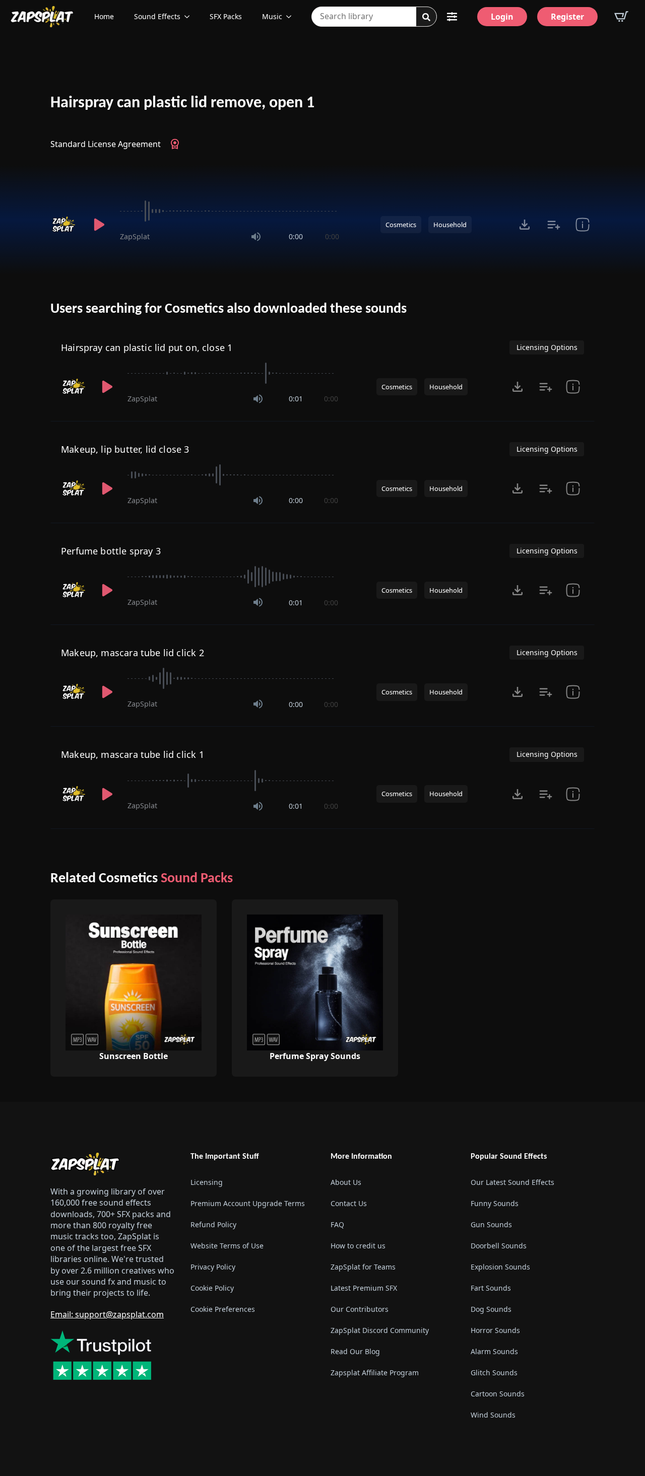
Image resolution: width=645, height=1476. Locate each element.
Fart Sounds (491, 1288)
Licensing (206, 1182)
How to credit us (358, 1245)
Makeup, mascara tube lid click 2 (132, 653)
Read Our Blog (355, 1351)
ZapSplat (135, 236)
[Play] (98, 225)
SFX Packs (226, 16)
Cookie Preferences (222, 1309)
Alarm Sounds (494, 1351)
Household (450, 224)
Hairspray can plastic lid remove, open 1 (182, 103)
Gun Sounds (491, 1224)
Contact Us (349, 1203)
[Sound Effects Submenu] (190, 16)
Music (272, 16)
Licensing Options (547, 347)
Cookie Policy (212, 1288)
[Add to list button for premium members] (553, 225)
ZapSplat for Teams (363, 1267)
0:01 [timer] (296, 398)
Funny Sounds (495, 1203)
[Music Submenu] (291, 16)
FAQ (337, 1224)
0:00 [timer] (296, 236)
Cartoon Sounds (498, 1393)
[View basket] (621, 16)
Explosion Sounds (500, 1267)
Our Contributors (360, 1309)
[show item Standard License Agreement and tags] (582, 225)
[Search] (426, 17)
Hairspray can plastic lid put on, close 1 (146, 347)
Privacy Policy (212, 1267)
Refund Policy (213, 1224)
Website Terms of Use (227, 1245)
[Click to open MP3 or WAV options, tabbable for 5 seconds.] (524, 225)
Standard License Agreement (105, 144)
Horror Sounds (495, 1330)
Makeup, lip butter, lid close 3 (125, 449)
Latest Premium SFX (364, 1288)
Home (104, 16)
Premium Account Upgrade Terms (247, 1203)
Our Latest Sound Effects (512, 1182)
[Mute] (256, 237)
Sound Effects (157, 16)
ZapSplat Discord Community (380, 1330)
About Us (346, 1182)
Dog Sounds (491, 1309)
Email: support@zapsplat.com (107, 1314)
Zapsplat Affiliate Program (375, 1372)
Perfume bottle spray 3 (111, 551)
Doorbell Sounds (499, 1245)
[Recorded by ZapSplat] (64, 225)
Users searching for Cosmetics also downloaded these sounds (228, 309)
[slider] (229, 211)
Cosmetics (400, 224)
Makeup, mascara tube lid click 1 (132, 754)
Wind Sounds (493, 1415)
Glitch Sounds (494, 1372)
